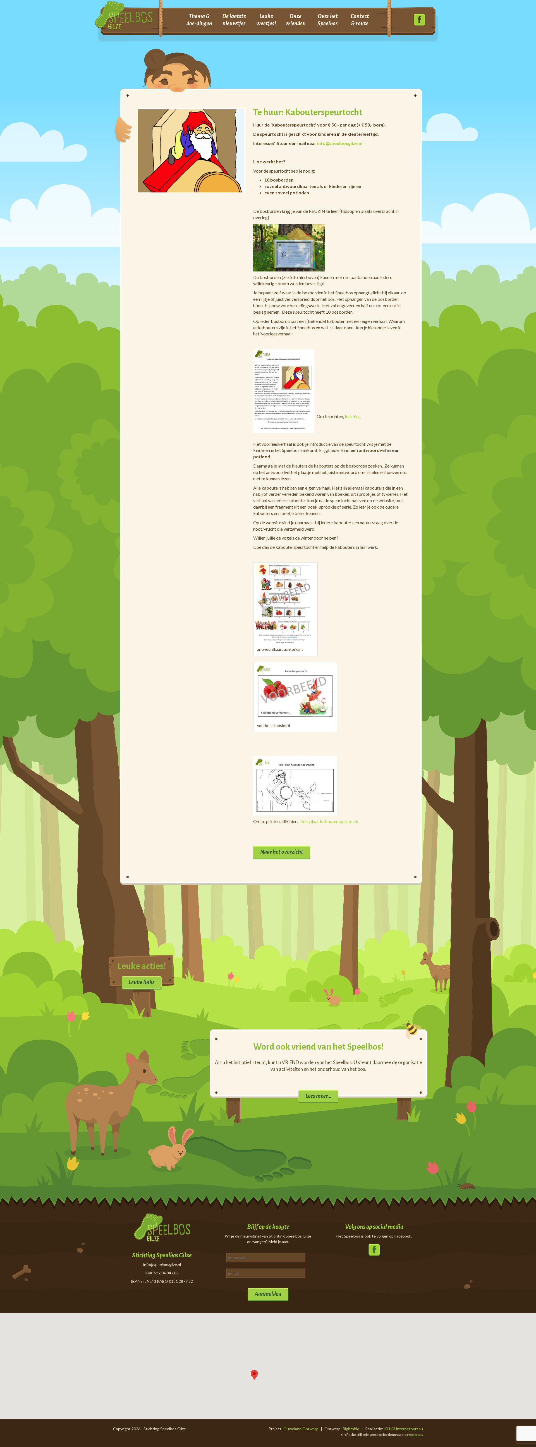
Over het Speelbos (327, 20)
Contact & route (360, 20)
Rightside (351, 1428)
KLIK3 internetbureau (403, 1428)
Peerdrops (415, 1434)
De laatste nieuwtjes (234, 20)
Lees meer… (318, 1096)
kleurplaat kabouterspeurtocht (329, 821)
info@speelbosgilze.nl (339, 143)
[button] (254, 1375)
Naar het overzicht (281, 852)
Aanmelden (268, 1294)
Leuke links (142, 982)
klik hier (352, 416)
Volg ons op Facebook (419, 20)
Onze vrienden (295, 20)
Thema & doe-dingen (199, 20)
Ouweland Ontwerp (301, 1428)
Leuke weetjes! (266, 20)
